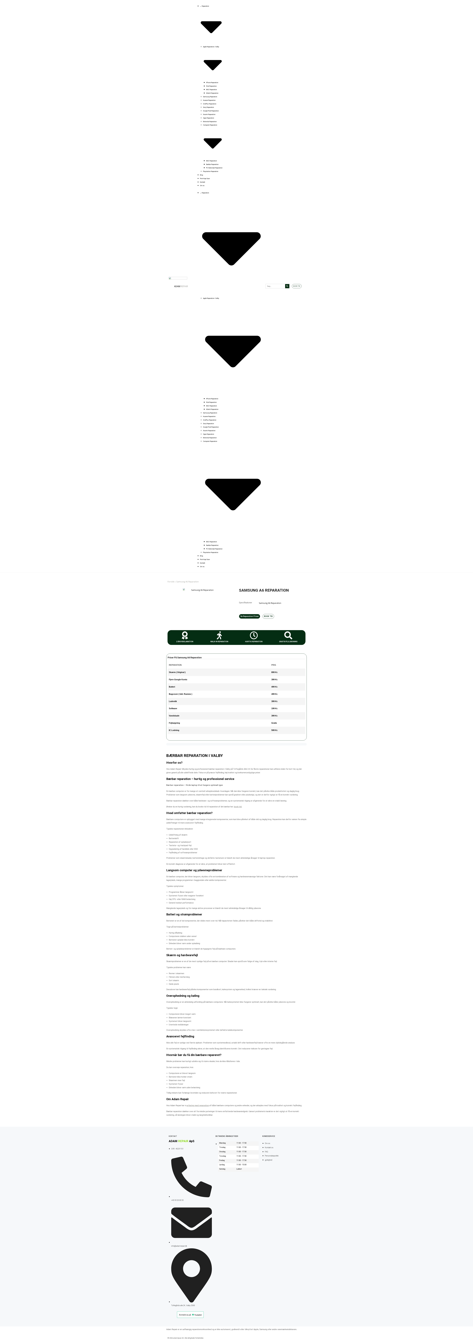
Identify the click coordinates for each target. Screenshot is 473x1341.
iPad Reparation (211, 86)
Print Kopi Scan (205, 178)
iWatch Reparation (212, 93)
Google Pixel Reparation (211, 111)
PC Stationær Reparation (214, 168)
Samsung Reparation (210, 97)
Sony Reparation (208, 107)
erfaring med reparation (197, 1105)
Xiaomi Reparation (209, 114)
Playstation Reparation (210, 171)
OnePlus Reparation (209, 104)
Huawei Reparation (209, 100)
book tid (238, 807)
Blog (201, 175)
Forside (171, 581)
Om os (202, 185)
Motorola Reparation (210, 121)
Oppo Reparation (208, 118)
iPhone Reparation (212, 82)
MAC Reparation (211, 89)
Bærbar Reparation (212, 164)
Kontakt (202, 182)
